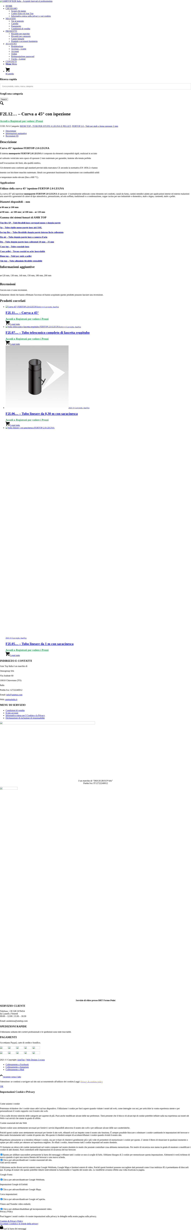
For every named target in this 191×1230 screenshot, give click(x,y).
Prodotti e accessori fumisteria (24, 41)
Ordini (14, 54)
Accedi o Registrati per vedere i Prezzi (21, 121)
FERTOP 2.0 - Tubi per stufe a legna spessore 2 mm (95, 126)
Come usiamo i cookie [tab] (10, 1104)
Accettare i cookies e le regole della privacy (19, 1223)
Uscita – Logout (18, 59)
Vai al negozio (17, 21)
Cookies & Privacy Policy (11, 1221)
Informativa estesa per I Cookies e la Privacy (25, 715)
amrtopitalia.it (11, 699)
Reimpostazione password (22, 56)
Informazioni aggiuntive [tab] (16, 133)
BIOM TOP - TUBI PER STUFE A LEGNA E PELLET (45, 126)
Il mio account (12, 713)
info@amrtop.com (14, 695)
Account (15, 51)
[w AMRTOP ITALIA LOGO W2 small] (26, 1)
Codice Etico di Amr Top (22, 13)
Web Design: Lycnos (35, 1060)
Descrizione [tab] (11, 131)
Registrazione (17, 46)
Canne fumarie (17, 39)
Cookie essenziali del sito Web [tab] (13, 1123)
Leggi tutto (15, 324)
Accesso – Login (18, 49)
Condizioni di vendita (20, 28)
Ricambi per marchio (20, 33)
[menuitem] (98, 6)
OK (1, 1086)
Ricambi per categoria (20, 36)
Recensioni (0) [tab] (12, 136)
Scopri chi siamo (18, 11)
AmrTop (21, 1060)
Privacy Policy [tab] (6, 1211)
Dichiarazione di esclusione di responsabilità (25, 718)
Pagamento (16, 26)
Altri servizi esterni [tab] (8, 1162)
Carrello (14, 23)
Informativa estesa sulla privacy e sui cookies (31, 16)
